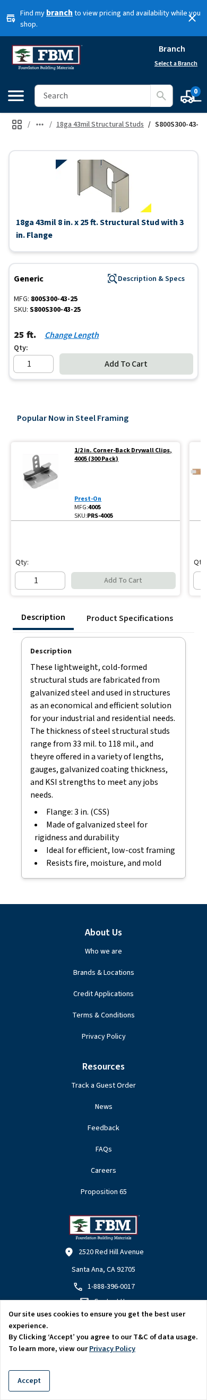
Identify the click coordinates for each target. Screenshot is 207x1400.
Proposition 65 (104, 1192)
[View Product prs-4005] (40, 481)
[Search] (161, 96)
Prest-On (87, 498)
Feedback (103, 1128)
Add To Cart (126, 364)
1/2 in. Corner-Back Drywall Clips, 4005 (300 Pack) (123, 454)
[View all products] (17, 124)
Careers (103, 1170)
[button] (103, 186)
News (104, 1106)
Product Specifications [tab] (130, 618)
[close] (192, 18)
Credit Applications (103, 994)
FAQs (104, 1149)
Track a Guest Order (103, 1085)
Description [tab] (43, 617)
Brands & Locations (103, 972)
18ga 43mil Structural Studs (100, 124)
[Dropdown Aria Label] (39, 124)
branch (59, 13)
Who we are (103, 951)
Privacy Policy (104, 1036)
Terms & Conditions (103, 1015)
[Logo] (46, 57)
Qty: (21, 348)
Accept (29, 1380)
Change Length (72, 335)
